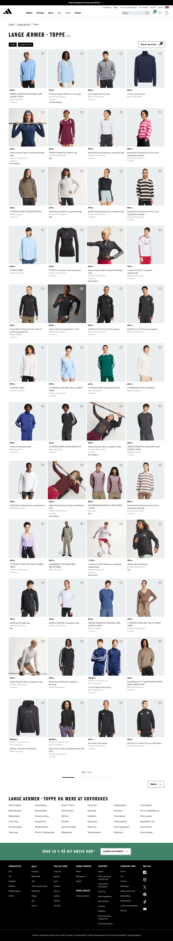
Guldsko (65, 822)
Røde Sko (92, 827)
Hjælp (116, 7)
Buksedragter (15, 811)
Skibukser (92, 822)
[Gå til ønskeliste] (160, 13)
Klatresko (118, 832)
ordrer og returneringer (128, 7)
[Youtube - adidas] (153, 909)
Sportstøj (92, 811)
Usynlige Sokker (69, 827)
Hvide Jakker (146, 816)
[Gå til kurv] (166, 13)
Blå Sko (64, 816)
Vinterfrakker (15, 805)
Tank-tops (13, 832)
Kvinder (40, 13)
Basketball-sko (147, 822)
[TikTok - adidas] (153, 902)
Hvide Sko (92, 805)
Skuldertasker (94, 832)
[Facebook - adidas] (153, 872)
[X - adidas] (153, 887)
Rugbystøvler (120, 805)
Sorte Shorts (146, 827)
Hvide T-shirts (68, 805)
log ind (160, 7)
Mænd (29, 13)
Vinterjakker (120, 816)
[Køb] (7, 11)
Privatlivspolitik (80, 935)
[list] (73, 44)
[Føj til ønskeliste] (43, 54)
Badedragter (41, 811)
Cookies (69, 935)
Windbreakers (41, 827)
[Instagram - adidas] (153, 880)
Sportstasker (41, 805)
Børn (51, 13)
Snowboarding (42, 816)
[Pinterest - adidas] (153, 894)
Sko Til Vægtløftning (149, 811)
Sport (68, 13)
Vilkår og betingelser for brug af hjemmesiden (107, 935)
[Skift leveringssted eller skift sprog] (167, 7)
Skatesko (118, 811)
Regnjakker (66, 832)
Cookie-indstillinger (40, 935)
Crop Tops (13, 822)
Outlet (78, 13)
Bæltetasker (14, 816)
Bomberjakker (15, 827)
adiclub (153, 7)
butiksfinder (107, 7)
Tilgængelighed (134, 935)
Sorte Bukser (67, 811)
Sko (59, 13)
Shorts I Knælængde (44, 832)
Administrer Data (57, 935)
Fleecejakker (146, 805)
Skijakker (92, 816)
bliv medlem (143, 7)
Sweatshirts (40, 822)
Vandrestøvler (120, 822)
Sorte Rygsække (121, 827)
